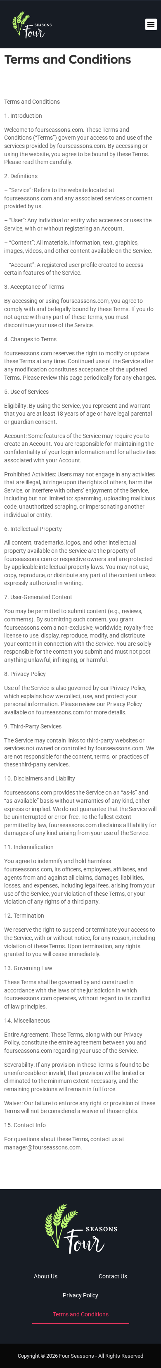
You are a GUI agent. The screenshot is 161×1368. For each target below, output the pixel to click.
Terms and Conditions (81, 1314)
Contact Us (113, 1276)
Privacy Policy (80, 1295)
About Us (45, 1276)
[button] (151, 25)
